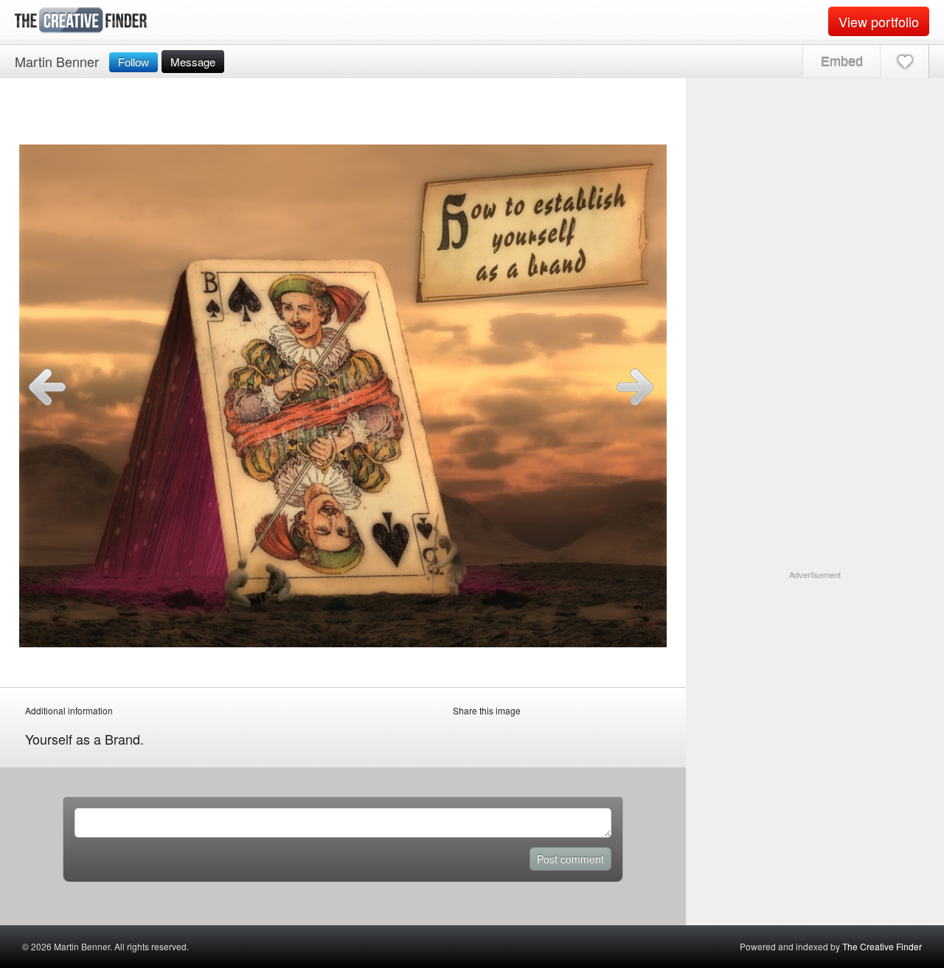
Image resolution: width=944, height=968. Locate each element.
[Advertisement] (815, 673)
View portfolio (879, 21)
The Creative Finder (882, 946)
